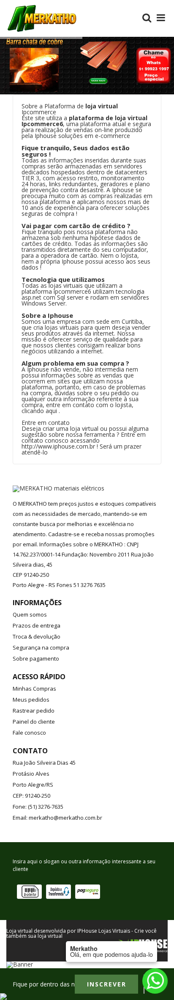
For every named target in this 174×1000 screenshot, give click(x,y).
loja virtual (101, 106)
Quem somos (30, 614)
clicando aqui (39, 411)
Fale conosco (29, 732)
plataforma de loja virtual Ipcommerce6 (84, 121)
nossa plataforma (101, 232)
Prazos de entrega (36, 625)
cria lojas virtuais (56, 327)
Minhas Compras (34, 688)
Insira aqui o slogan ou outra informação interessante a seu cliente (84, 865)
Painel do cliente (34, 721)
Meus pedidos (31, 699)
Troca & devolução (36, 636)
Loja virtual (19, 930)
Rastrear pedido (33, 710)
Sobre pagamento (36, 658)
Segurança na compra (41, 647)
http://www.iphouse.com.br (58, 446)
